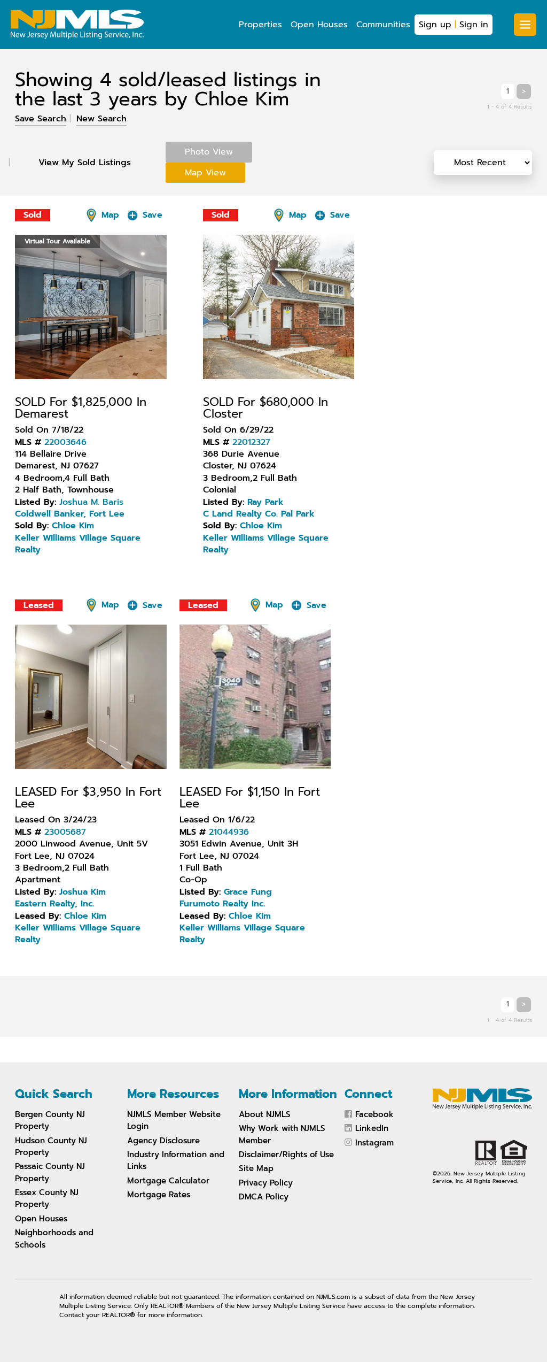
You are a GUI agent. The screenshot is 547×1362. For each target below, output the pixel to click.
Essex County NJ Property (47, 1198)
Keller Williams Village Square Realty (77, 544)
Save (150, 215)
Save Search (40, 118)
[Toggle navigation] (525, 24)
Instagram (374, 1143)
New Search (101, 118)
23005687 (65, 832)
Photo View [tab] (209, 151)
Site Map (256, 1168)
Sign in (473, 24)
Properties (260, 24)
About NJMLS (265, 1114)
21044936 (229, 832)
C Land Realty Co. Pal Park (259, 513)
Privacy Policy (266, 1183)
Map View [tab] (205, 172)
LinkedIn (371, 1128)
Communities (383, 24)
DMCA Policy (263, 1197)
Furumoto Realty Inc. (222, 903)
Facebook (374, 1114)
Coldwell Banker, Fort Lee (69, 513)
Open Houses (319, 24)
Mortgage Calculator (168, 1181)
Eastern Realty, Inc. (55, 903)
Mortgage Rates (158, 1195)
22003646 (65, 442)
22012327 (251, 442)
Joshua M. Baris (91, 502)
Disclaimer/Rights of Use (286, 1154)
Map (108, 215)
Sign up (435, 24)
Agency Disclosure (163, 1140)
